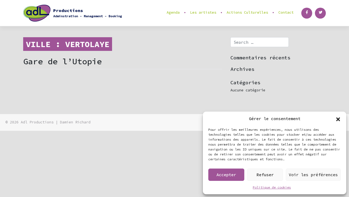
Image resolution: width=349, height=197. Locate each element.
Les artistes (203, 12)
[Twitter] (320, 13)
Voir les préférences (313, 174)
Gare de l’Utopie (62, 61)
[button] (338, 118)
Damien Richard (75, 122)
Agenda (173, 12)
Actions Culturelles (247, 12)
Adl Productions (37, 122)
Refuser (265, 174)
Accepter (226, 174)
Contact (286, 12)
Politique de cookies (272, 187)
